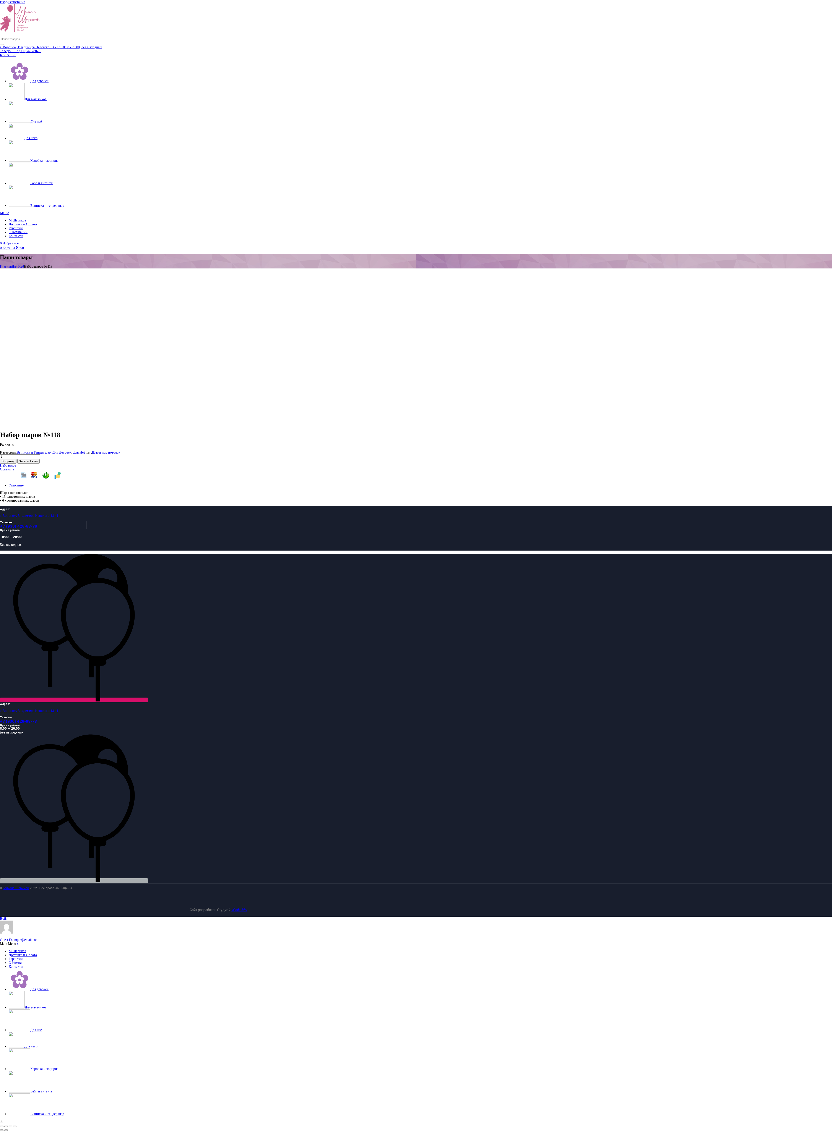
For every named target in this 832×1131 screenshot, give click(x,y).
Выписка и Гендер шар (34, 452)
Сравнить (7, 469)
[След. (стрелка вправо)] (6, 1130)
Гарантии (16, 228)
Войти (5, 918)
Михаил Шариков (16, 888)
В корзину (8, 461)
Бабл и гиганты (41, 183)
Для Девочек (61, 452)
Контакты (16, 236)
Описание (16, 485)
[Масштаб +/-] (1, 1126)
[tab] (420, 485)
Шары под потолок (106, 452)
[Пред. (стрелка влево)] (1, 1130)
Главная (6, 266)
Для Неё (18, 266)
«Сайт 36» (239, 910)
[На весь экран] (6, 1126)
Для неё (36, 121)
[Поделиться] (10, 1126)
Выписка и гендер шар (47, 205)
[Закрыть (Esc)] (14, 1126)
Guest (19, 940)
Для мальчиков (36, 99)
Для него (30, 138)
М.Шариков (17, 220)
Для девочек (39, 81)
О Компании (18, 232)
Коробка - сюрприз (44, 160)
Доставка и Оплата (23, 224)
